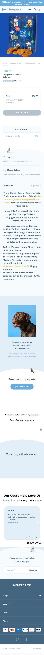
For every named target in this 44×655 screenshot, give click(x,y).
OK (36, 136)
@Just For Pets (22, 387)
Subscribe (33, 570)
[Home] (11, 9)
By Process (37, 648)
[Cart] (40, 9)
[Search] (35, 9)
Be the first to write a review (22, 420)
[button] (22, 80)
